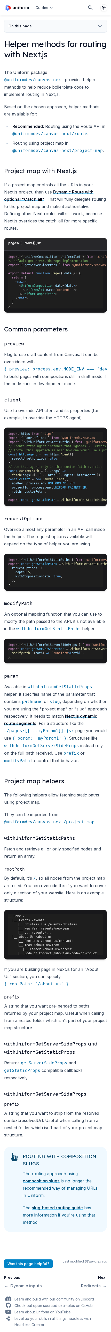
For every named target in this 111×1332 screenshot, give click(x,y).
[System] (104, 8)
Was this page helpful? (28, 1263)
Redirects (94, 1285)
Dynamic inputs (23, 1285)
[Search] (90, 7)
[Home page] (17, 8)
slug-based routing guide (57, 1207)
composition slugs (41, 1180)
